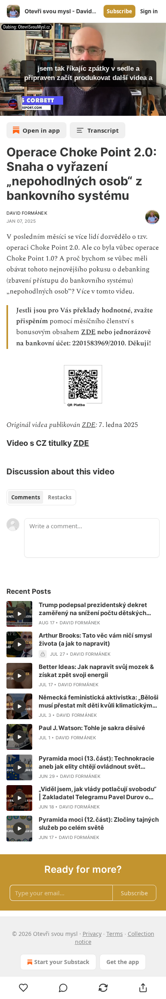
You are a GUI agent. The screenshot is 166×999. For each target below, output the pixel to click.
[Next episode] (26, 107)
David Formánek (26, 213)
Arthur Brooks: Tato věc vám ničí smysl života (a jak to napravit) (95, 639)
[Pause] (9, 107)
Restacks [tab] (59, 497)
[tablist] (41, 497)
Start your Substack (61, 962)
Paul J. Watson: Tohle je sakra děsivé (92, 728)
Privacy (92, 933)
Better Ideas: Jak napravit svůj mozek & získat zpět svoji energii (96, 671)
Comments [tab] (25, 497)
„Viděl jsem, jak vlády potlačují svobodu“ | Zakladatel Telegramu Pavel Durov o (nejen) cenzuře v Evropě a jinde (97, 793)
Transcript (103, 130)
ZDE (88, 332)
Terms (114, 933)
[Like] (23, 988)
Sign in (149, 11)
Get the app (122, 962)
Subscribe (119, 11)
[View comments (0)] (63, 988)
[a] (19, 613)
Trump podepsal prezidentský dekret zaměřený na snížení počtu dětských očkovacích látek (93, 609)
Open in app (41, 130)
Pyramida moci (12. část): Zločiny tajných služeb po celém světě (99, 823)
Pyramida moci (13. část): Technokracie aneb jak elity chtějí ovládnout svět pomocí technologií (96, 763)
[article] (83, 614)
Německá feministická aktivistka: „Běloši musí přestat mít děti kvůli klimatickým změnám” (98, 701)
